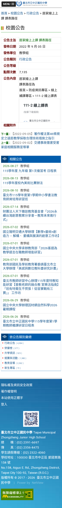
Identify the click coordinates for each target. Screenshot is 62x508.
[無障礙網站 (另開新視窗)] (31, 494)
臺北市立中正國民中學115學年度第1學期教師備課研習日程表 (30, 323)
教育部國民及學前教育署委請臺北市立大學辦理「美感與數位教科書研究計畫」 (31, 266)
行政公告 (13, 343)
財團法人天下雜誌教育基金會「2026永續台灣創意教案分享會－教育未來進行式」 (30, 216)
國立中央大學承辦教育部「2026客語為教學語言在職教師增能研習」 (30, 250)
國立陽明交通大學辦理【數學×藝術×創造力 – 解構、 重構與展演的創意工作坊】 (31, 234)
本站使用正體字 (12, 398)
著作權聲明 (9, 391)
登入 (4, 404)
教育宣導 (13, 363)
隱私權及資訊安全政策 (16, 385)
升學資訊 (13, 353)
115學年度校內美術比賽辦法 (23, 183)
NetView (37, 483)
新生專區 (12, 367)
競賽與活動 (15, 358)
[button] (8, 4)
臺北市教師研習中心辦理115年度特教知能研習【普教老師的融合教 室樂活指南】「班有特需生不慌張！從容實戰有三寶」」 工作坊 (31, 287)
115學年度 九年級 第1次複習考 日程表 (30, 171)
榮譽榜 (11, 348)
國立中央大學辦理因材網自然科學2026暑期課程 (30, 307)
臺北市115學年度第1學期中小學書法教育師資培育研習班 (30, 197)
